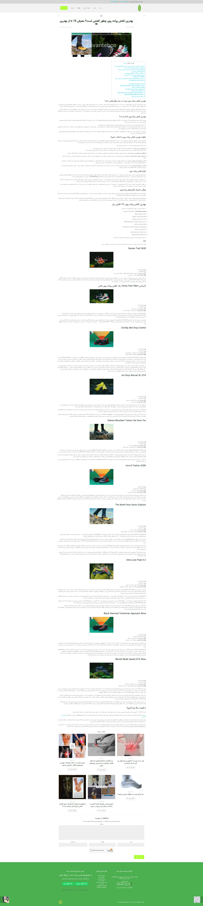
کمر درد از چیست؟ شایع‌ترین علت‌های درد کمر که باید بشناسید (130, 762)
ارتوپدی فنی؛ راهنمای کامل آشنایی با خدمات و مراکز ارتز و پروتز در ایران (101, 805)
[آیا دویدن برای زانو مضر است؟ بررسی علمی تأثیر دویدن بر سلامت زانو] (4, 899)
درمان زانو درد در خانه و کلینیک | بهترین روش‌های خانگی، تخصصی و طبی (72, 764)
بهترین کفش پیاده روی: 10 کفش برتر (134, 75)
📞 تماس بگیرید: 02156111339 (124, 883)
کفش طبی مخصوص (101, 886)
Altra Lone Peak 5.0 (138, 91)
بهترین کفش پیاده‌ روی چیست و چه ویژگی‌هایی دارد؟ (129, 66)
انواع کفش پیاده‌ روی (138, 71)
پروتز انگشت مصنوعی (101, 882)
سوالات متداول (101, 876)
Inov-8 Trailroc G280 (138, 87)
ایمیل (102, 842)
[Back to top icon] (60, 902)
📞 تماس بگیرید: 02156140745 (124, 885)
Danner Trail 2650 (139, 77)
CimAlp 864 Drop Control (137, 80)
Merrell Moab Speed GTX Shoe (135, 95)
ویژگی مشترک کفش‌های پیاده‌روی (135, 73)
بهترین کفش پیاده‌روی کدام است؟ (134, 68)
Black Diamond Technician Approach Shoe (131, 93)
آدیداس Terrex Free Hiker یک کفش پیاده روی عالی (130, 78)
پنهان (125, 63)
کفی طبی (101, 884)
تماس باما (101, 877)
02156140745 (123, 2)
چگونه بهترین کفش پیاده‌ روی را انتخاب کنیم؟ (131, 70)
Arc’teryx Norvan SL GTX (137, 84)
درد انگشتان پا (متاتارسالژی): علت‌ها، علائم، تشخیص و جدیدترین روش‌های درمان (102, 763)
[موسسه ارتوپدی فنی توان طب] (139, 8)
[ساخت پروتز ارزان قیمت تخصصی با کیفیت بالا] (198, 899)
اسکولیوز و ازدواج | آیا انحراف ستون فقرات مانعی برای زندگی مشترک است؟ (72, 805)
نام (131, 842)
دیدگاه (101, 824)
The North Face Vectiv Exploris (135, 89)
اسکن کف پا (101, 881)
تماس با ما (64, 8)
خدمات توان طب (101, 879)
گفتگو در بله (68, 884)
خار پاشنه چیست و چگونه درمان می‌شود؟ (131, 794)
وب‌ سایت (73, 842)
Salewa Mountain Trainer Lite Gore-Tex (132, 86)
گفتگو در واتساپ (81, 884)
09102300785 (114, 2)
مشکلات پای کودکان (101, 887)
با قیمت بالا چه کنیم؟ (138, 96)
